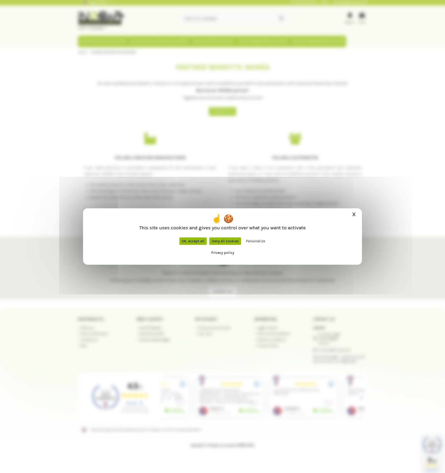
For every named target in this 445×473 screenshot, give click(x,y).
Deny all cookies (225, 241)
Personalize (255, 241)
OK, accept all (193, 241)
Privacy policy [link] (222, 252)
